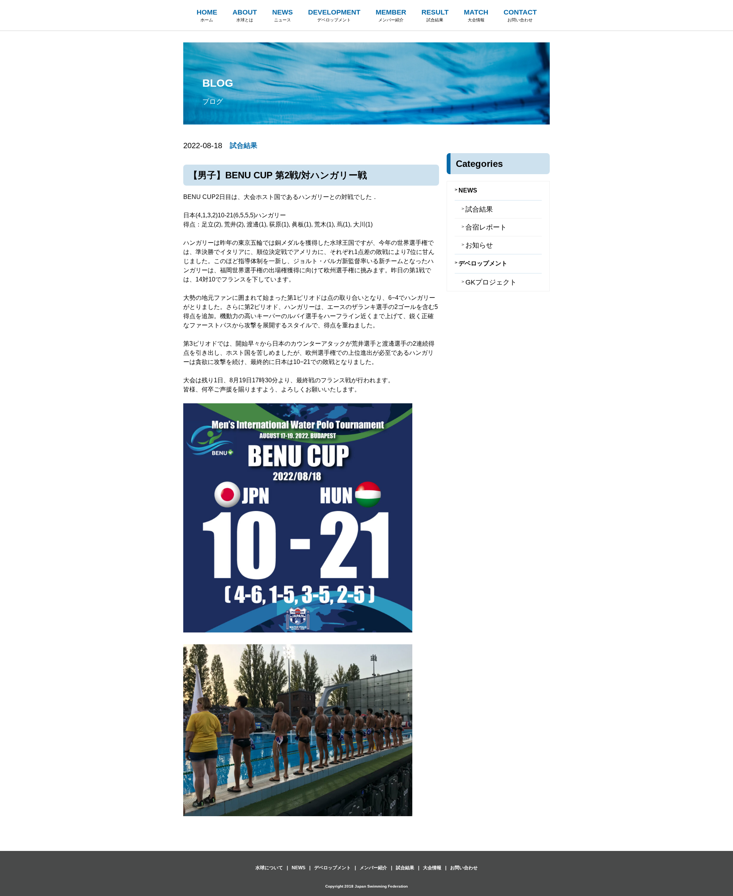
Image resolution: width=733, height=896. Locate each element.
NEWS (282, 15)
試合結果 (243, 145)
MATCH (476, 15)
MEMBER (391, 15)
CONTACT (520, 15)
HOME (207, 15)
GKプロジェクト (491, 282)
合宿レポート (486, 227)
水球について (269, 867)
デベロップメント (483, 263)
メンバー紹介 (373, 867)
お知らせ (479, 245)
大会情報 (432, 867)
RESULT (435, 15)
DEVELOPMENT (334, 15)
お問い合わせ (464, 867)
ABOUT (244, 15)
